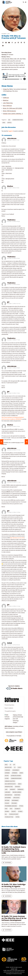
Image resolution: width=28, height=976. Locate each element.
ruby (6, 808)
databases (14, 772)
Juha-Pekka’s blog (8, 103)
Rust (11, 808)
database (7, 772)
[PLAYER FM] (18, 42)
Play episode (8, 862)
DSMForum (6, 97)
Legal (16, 968)
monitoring (17, 794)
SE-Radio (7, 811)
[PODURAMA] (21, 42)
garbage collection (10, 781)
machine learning (17, 792)
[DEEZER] (15, 42)
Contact (12, 968)
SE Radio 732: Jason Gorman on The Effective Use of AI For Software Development (14, 918)
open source (16, 797)
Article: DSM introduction (9, 111)
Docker (7, 778)
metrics (9, 122)
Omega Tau (6, 89)
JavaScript (12, 789)
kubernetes (20, 789)
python (21, 805)
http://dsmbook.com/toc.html (17, 537)
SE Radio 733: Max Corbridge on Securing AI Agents (14, 885)
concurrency (15, 770)
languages (7, 792)
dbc (9, 119)
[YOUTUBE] (9, 42)
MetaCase (5, 100)
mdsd (4, 122)
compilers (7, 770)
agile (6, 764)
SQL (6, 814)
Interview (17, 786)
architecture (8, 767)
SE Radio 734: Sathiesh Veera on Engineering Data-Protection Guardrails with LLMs (14, 850)
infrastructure (9, 786)
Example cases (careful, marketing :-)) (13, 113)
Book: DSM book (7, 105)
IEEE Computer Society (10, 783)
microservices (8, 794)
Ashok (9, 643)
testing (17, 817)
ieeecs (19, 783)
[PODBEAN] (24, 42)
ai (10, 764)
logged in (10, 131)
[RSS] (3, 45)
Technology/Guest (13, 814)
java (6, 789)
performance (15, 800)
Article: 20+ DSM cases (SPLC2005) (12, 108)
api (14, 764)
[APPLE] (3, 42)
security (14, 811)
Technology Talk (9, 817)
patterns (7, 800)
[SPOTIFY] (6, 42)
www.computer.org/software (14, 732)
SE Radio (20, 811)
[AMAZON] (12, 42)
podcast (7, 803)
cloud (19, 767)
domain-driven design (18, 119)
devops (6, 775)
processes (14, 803)
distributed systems (16, 775)
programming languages (11, 805)
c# (14, 767)
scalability (17, 808)
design (21, 772)
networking (8, 797)
